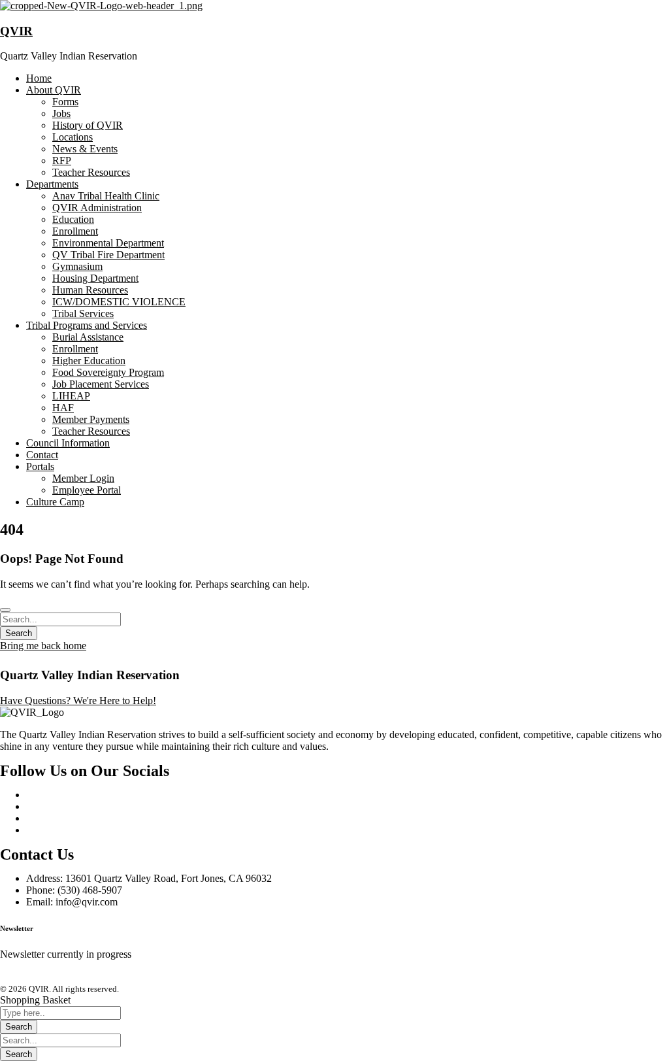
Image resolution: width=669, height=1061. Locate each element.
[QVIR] (101, 5)
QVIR (16, 31)
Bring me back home (43, 645)
